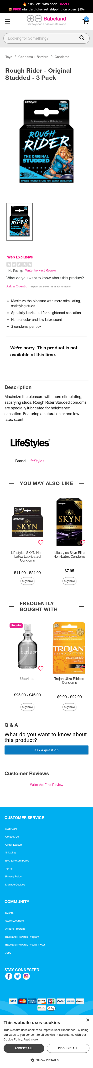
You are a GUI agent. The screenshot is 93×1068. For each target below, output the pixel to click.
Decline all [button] (68, 1048)
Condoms (62, 57)
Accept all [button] (24, 1048)
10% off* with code (46, 4)
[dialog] (46, 1041)
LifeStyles (35, 461)
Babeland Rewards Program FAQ (25, 944)
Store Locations (14, 920)
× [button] (87, 1020)
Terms (9, 868)
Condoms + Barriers (33, 57)
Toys (8, 57)
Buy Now (27, 581)
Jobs (8, 952)
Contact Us (12, 836)
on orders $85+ (46, 9)
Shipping (10, 852)
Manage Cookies (15, 884)
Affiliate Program (15, 928)
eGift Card (11, 828)
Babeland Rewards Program (22, 936)
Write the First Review (40, 270)
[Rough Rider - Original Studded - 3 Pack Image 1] (46, 141)
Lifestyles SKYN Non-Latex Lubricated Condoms (27, 556)
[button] (7, 21)
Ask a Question (17, 286)
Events (9, 912)
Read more (31, 1039)
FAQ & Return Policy (17, 860)
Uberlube (27, 679)
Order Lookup (13, 844)
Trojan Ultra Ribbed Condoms (69, 681)
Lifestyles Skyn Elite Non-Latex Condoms (69, 555)
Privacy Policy (13, 876)
